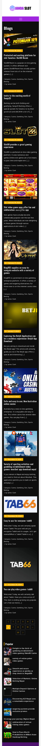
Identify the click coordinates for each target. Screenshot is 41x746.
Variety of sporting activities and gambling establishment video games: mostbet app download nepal (20, 467)
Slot (25, 79)
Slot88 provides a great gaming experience (18, 145)
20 (18, 632)
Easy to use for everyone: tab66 (18, 520)
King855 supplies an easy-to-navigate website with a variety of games (19, 270)
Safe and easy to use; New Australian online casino (20, 402)
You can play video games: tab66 (18, 589)
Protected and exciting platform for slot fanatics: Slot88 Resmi (20, 56)
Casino (13, 79)
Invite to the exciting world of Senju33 (17, 97)
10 (27, 627)
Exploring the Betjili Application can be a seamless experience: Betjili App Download (20, 338)
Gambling (20, 79)
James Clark (12, 84)
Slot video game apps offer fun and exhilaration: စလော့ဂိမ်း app (19, 208)
